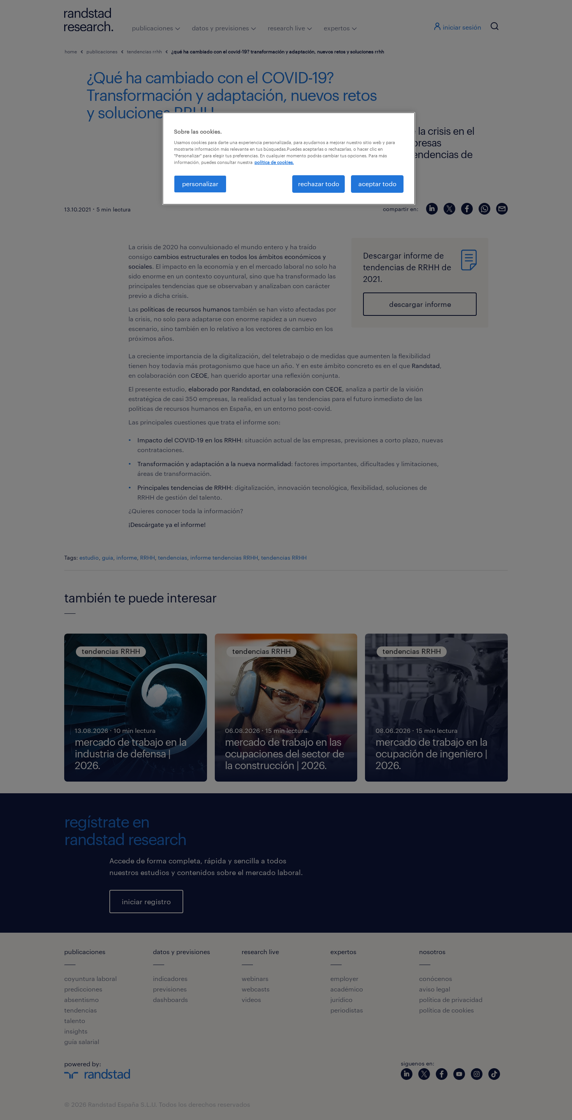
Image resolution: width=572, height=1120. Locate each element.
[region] (288, 158)
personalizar (200, 183)
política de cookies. (274, 162)
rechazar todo (318, 183)
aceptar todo (377, 183)
